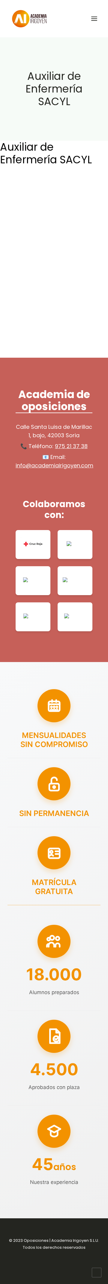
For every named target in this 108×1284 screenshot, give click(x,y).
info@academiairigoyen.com (54, 465)
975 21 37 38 (71, 446)
